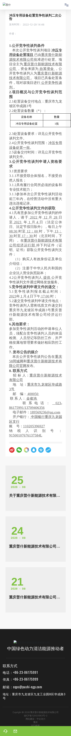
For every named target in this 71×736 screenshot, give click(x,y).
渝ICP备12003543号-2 (35, 715)
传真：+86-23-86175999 (20, 679)
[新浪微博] (12, 450)
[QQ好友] (33, 450)
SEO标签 (35, 725)
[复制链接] (48, 450)
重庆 (35, 722)
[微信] (19, 450)
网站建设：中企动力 (35, 718)
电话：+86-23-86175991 (20, 672)
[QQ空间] (41, 450)
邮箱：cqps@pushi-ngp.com (22, 687)
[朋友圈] (26, 450)
